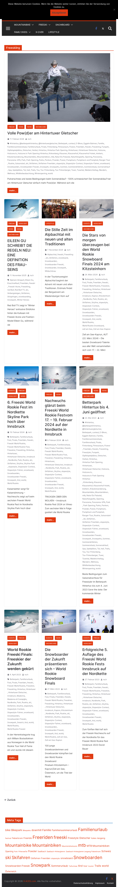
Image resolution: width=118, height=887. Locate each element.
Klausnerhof (73, 153)
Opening (88, 157)
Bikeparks (27, 830)
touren (91, 866)
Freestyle (73, 837)
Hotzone (101, 150)
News (21, 127)
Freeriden (80, 147)
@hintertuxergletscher (48, 143)
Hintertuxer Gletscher (88, 150)
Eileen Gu (29, 280)
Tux (37, 170)
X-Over (39, 32)
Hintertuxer (73, 150)
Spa (10, 170)
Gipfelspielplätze (14, 150)
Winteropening (41, 173)
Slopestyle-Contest (74, 163)
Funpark (105, 147)
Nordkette (87, 299)
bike (7, 830)
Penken (48, 160)
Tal (24, 170)
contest (71, 143)
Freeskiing (96, 147)
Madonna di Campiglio (17, 699)
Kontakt (110, 883)
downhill (36, 830)
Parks (41, 160)
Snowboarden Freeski (29, 167)
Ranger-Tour (104, 160)
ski (27, 163)
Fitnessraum (63, 147)
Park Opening (32, 160)
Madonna (21, 696)
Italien (93, 838)
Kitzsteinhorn (104, 296)
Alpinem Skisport (17, 280)
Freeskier (105, 286)
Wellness (11, 173)
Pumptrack (71, 160)
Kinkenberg (54, 153)
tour (85, 866)
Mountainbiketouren (69, 846)
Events (87, 223)
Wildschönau (50, 271)
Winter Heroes (23, 300)
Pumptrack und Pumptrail (87, 160)
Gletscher (27, 150)
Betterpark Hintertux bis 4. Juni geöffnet (95, 407)
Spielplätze (17, 170)
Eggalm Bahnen (90, 143)
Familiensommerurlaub (17, 147)
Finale (43, 147)
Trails (33, 170)
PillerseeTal (22, 851)
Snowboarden (13, 167)
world (50, 173)
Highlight (23, 223)
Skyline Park (29, 463)
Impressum (99, 883)
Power (62, 160)
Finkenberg (52, 147)
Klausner (63, 153)
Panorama (97, 157)
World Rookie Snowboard (93, 325)
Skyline (95, 302)
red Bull (10, 290)
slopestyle (60, 163)
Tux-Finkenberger (62, 170)
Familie (101, 143)
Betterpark (62, 143)
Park (24, 160)
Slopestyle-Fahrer (91, 163)
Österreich (10, 871)
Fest (84, 282)
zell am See (87, 329)
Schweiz (106, 851)
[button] (32, 25)
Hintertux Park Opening (57, 150)
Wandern (102, 170)
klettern (99, 153)
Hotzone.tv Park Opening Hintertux (33, 153)
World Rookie (88, 322)
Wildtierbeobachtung (25, 173)
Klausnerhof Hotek (87, 153)
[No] (114, 9)
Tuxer (73, 170)
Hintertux (42, 150)
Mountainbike (22, 24)
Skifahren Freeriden (46, 163)
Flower (72, 147)
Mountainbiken (43, 157)
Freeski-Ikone (14, 286)
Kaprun (95, 296)
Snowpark (44, 167)
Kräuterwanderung (15, 157)
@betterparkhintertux (29, 143)
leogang (101, 838)
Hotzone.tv (12, 153)
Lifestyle (53, 32)
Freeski (43, 24)
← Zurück (10, 799)
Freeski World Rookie (91, 286)
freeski (88, 147)
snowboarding (24, 296)
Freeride (28, 838)
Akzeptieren (59, 12)
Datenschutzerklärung (83, 883)
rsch (29, 139)
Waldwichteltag (91, 170)
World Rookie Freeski (16, 729)
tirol (93, 319)
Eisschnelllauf (13, 283)
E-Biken (79, 143)
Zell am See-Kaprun (101, 329)
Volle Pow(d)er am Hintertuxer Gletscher (42, 133)
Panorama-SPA (14, 160)
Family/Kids (20, 32)
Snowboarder (50, 267)
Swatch (20, 722)
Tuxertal (80, 170)
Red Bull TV (20, 290)
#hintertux (14, 143)
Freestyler (86, 452)
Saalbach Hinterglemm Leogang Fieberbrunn (83, 851)
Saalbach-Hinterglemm (56, 851)
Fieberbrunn (17, 838)
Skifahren (33, 163)
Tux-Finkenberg (47, 170)
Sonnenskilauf (104, 167)
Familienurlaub (34, 147)
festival (8, 838)
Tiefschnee (73, 866)
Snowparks (54, 167)
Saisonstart (20, 163)
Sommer (63, 167)
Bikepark (16, 830)
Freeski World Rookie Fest (18, 447)
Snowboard (62, 24)
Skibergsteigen (13, 293)
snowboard (105, 163)
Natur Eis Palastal (62, 157)
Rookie (11, 163)
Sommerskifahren (75, 167)
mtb (52, 157)
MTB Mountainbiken (98, 845)
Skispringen (12, 296)
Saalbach (42, 851)
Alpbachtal (52, 254)
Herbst (35, 150)
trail (28, 170)
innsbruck (86, 296)
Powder (55, 160)
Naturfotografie (77, 157)
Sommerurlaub (90, 167)
